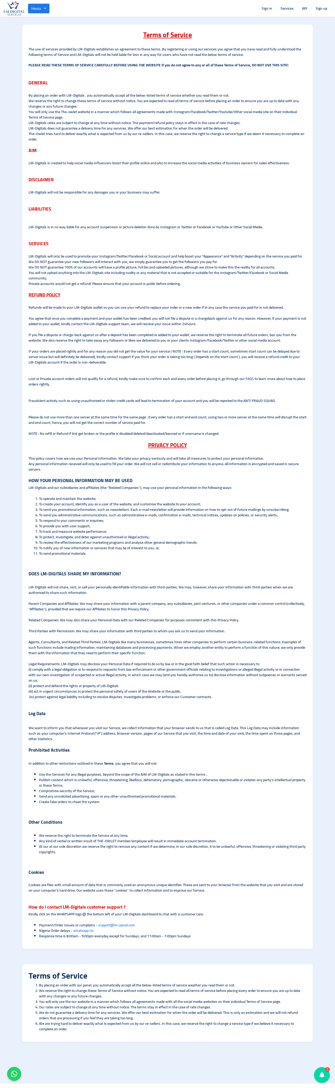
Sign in (267, 8)
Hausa (36, 8)
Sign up (321, 8)
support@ (106, 925)
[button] (322, 1075)
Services (287, 8)
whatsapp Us (83, 930)
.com (131, 925)
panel (123, 925)
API (304, 8)
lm (116, 925)
